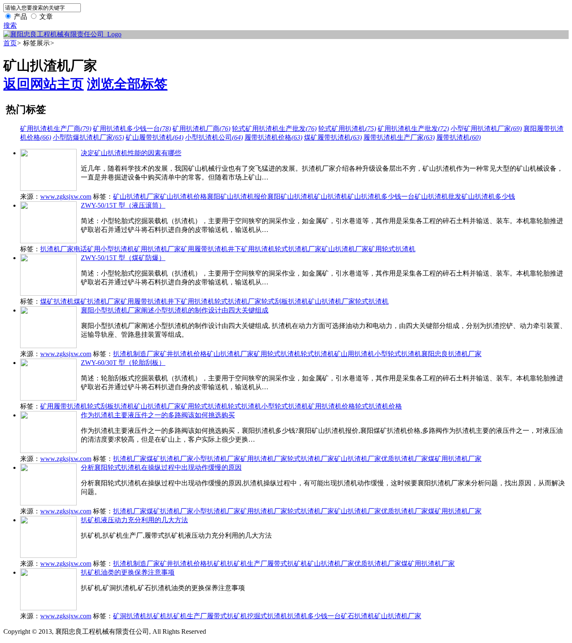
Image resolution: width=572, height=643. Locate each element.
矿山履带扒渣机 (154, 137)
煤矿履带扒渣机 (333, 137)
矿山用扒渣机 (354, 353)
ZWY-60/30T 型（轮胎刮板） (123, 362)
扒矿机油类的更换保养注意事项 (128, 572)
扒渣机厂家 (130, 458)
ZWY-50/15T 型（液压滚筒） (123, 205)
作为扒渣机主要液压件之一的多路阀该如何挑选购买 (158, 415)
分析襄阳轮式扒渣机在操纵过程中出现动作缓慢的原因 (161, 467)
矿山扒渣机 (331, 196)
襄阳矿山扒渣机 (290, 196)
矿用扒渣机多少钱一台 (132, 128)
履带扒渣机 (458, 137)
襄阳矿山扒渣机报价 (237, 196)
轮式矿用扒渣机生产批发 (274, 128)
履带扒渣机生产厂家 (399, 137)
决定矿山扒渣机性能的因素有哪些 (131, 152)
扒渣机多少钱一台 (314, 616)
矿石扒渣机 (357, 616)
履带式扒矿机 (287, 563)
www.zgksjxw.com (65, 196)
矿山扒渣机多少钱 (488, 196)
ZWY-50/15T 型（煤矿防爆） (123, 257)
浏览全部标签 (127, 83)
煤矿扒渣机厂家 (97, 301)
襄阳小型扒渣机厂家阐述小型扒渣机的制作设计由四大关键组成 (174, 310)
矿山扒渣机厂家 (136, 196)
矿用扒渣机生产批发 (413, 128)
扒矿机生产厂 (247, 563)
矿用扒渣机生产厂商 (55, 128)
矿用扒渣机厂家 (157, 249)
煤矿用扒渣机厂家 (455, 458)
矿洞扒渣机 (130, 616)
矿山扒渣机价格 (183, 196)
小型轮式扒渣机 (397, 353)
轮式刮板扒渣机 (284, 301)
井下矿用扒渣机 (251, 249)
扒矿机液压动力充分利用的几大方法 (134, 519)
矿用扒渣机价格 (331, 406)
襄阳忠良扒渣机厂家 (451, 353)
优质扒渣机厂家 (404, 458)
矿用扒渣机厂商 (201, 128)
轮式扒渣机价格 (378, 406)
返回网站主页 (43, 83)
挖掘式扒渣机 (267, 616)
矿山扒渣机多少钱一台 (381, 196)
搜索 (10, 25)
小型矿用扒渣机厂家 (486, 128)
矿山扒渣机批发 (438, 196)
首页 (10, 43)
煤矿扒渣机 (57, 301)
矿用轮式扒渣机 (391, 249)
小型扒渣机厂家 (216, 458)
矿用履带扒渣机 (204, 249)
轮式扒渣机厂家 (298, 249)
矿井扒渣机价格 (183, 353)
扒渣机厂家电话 (63, 249)
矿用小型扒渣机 (110, 249)
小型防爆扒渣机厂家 (88, 137)
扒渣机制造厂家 (136, 353)
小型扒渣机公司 (214, 137)
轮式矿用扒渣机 (347, 128)
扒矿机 (217, 563)
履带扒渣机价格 (273, 137)
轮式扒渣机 (372, 301)
